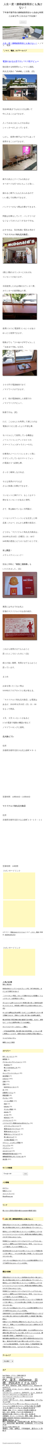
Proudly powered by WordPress (12, 1443)
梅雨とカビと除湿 (9, 1042)
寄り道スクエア (9, 1137)
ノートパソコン (8, 1398)
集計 (5, 1070)
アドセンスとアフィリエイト (12, 1062)
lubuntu (6, 1106)
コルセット (27, 1394)
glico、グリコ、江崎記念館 (16, 1375)
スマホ (6, 1115)
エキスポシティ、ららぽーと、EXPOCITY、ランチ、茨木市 (22, 1392)
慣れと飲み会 (7, 984)
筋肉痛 (12, 1418)
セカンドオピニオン (9, 1396)
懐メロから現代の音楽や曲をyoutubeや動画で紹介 (19, 1210)
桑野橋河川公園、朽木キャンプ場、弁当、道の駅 (19, 1414)
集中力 (16, 1427)
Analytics (7, 1065)
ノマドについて (8, 1120)
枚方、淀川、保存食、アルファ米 (14, 1412)
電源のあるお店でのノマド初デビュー (21, 61)
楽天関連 (6, 1076)
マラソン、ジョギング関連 (12, 1142)
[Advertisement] (19, 885)
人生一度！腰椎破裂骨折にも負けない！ (23, 6)
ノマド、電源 (34, 932)
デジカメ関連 (8, 1109)
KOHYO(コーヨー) (10, 1087)
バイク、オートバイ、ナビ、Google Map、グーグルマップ (23, 1401)
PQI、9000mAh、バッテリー (13, 1377)
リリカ (7, 1408)
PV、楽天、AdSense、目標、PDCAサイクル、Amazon (22, 1385)
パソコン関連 (8, 1101)
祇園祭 (6, 1418)
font (5, 1375)
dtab (5, 1104)
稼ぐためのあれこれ (10, 1067)
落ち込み (6, 1426)
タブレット (19, 1396)
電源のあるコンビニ (10, 1131)
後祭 (33, 1410)
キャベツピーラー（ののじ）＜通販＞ (15, 1027)
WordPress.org (8, 1196)
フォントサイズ (32, 1404)
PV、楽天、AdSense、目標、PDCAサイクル (20, 1381)
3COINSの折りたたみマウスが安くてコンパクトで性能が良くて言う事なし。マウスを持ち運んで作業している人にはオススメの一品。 (23, 1253)
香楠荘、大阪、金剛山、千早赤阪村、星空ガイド (23, 1428)
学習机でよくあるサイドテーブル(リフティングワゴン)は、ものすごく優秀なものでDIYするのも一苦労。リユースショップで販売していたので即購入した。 (23, 1244)
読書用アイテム (8, 1093)
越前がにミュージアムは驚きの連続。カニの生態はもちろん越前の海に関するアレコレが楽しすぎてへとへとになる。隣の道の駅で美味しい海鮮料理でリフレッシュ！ (23, 1333)
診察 (11, 1426)
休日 (27, 1408)
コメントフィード (9, 1193)
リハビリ (33, 1405)
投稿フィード (7, 1191)
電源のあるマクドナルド (18, 932)
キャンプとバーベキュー (11, 1073)
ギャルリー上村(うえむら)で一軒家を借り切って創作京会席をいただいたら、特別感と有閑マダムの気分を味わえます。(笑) (23, 1005)
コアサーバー (17, 1394)
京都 (4, 1081)
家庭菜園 (6, 1095)
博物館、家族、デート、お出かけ (14, 1410)
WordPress (6, 1387)
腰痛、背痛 (15, 1420)
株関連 (5, 1059)
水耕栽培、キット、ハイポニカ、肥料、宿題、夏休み (22, 1416)
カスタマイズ (7, 1151)
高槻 (4, 1084)
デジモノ (6, 1098)
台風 (28, 1410)
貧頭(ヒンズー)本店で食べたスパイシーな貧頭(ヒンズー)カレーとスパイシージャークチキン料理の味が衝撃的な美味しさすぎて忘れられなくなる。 (23, 1234)
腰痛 (7, 1420)
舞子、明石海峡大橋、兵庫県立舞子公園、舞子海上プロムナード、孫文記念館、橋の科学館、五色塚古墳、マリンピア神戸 (23, 1423)
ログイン (6, 1188)
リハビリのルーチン (9, 1038)
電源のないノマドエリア (12, 1134)
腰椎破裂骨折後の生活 (10, 1154)
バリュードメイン (11, 1404)
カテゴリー (7, 1394)
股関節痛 (18, 1418)
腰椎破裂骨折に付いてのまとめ (13, 1156)
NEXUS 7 (7, 1117)
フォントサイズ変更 (10, 1406)
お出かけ (6, 1079)
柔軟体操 (29, 1412)
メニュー (23, 22)
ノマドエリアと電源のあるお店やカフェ (16, 1123)
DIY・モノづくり (8, 1056)
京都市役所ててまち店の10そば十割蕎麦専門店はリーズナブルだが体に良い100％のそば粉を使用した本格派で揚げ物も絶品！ (23, 1316)
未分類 (5, 1159)
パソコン (22, 1404)
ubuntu (6, 1112)
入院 (32, 1408)
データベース (28, 1396)
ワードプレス (18, 1408)
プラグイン (6, 1148)
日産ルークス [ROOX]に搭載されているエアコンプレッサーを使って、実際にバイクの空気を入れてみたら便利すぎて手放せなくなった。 (23, 1324)
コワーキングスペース (11, 1126)
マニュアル (6, 1145)
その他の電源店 (9, 1140)
